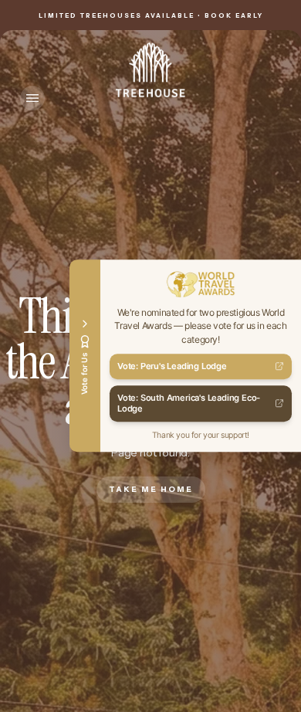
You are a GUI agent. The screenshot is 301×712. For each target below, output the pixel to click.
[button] (32, 98)
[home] (150, 69)
